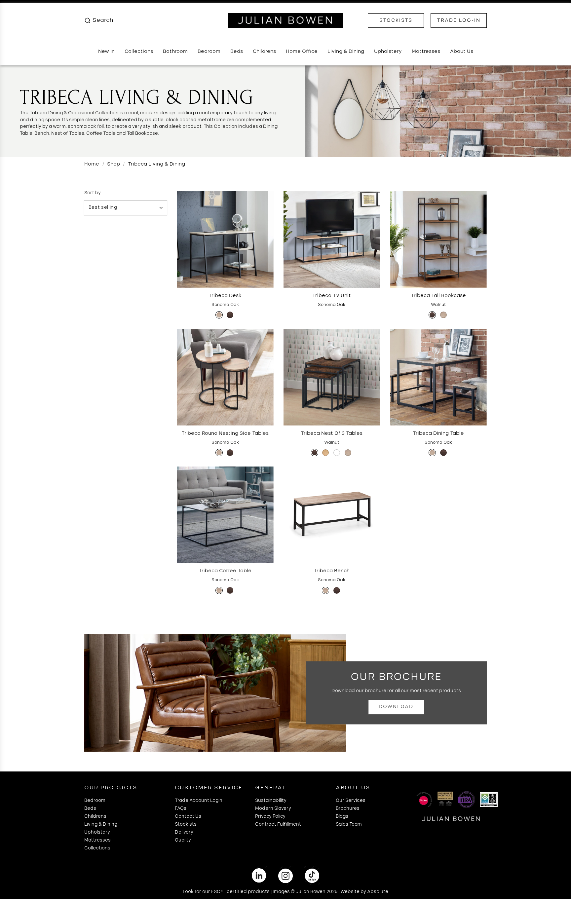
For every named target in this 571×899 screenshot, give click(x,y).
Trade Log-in (458, 20)
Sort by (92, 193)
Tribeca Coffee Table (225, 571)
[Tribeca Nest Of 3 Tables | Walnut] (314, 452)
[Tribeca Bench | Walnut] (336, 590)
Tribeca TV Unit (331, 295)
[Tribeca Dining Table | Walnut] (443, 452)
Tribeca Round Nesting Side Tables (225, 433)
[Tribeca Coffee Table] (225, 515)
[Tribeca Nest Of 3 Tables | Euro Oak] (325, 452)
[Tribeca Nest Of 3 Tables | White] (336, 452)
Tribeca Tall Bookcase (438, 295)
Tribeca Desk (225, 295)
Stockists (395, 20)
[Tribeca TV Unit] (332, 239)
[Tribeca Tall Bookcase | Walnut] (432, 315)
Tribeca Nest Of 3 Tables (331, 433)
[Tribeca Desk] (225, 239)
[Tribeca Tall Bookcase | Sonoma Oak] (443, 315)
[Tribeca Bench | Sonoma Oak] (325, 590)
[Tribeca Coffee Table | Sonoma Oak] (219, 590)
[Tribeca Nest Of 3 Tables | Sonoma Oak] (348, 452)
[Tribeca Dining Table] (438, 377)
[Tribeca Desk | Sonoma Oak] (219, 315)
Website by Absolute (364, 892)
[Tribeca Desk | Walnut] (230, 315)
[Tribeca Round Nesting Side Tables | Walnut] (230, 452)
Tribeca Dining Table (438, 433)
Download (396, 707)
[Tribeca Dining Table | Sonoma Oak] (432, 452)
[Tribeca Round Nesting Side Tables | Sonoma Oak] (219, 452)
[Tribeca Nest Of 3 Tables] (332, 377)
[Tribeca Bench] (332, 515)
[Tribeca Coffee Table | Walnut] (230, 590)
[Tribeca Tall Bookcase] (438, 239)
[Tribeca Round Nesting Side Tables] (225, 377)
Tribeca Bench (332, 571)
